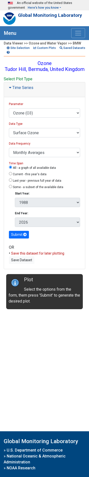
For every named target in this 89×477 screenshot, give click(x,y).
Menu (10, 33)
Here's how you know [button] (43, 7)
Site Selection (20, 48)
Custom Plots (46, 48)
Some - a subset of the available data (37, 187)
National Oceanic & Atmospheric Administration (35, 459)
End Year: (21, 213)
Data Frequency (19, 143)
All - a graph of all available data (34, 168)
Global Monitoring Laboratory (50, 15)
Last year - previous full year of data (36, 180)
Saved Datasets (74, 48)
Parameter (16, 104)
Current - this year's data (29, 174)
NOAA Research (21, 468)
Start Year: (22, 193)
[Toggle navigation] (78, 33)
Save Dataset (21, 260)
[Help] (8, 52)
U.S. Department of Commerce (35, 450)
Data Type (15, 124)
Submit (17, 235)
